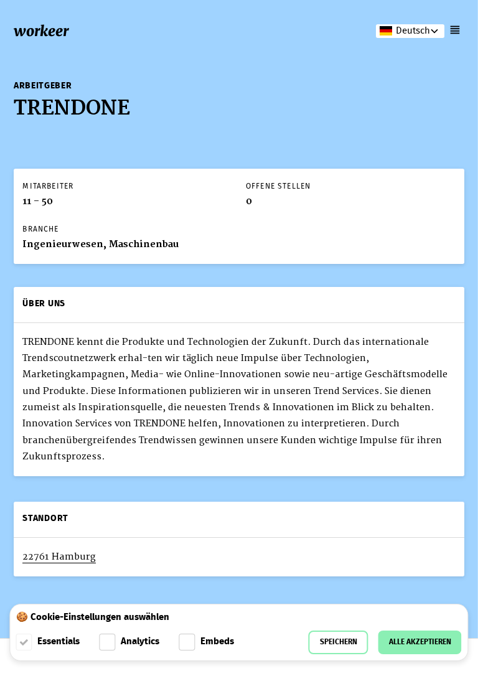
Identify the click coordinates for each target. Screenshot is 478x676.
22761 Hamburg (59, 557)
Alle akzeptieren (420, 642)
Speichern (338, 642)
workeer (41, 31)
